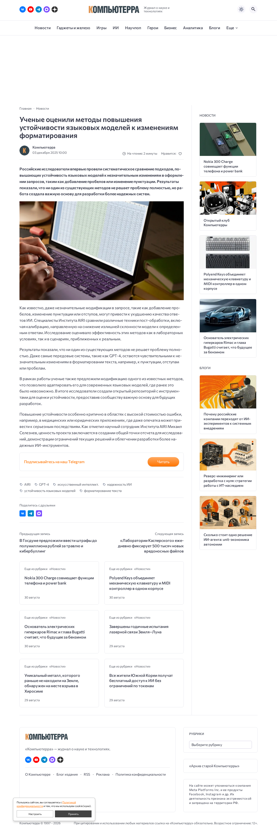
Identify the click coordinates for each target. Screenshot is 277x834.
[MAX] (46, 9)
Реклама (103, 774)
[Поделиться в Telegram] (31, 513)
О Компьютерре (37, 774)
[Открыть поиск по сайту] (253, 9)
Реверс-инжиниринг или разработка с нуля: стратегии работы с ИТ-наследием (228, 480)
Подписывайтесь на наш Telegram (54, 461)
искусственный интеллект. (78, 484)
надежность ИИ (119, 484)
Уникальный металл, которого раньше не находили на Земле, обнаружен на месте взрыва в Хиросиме (52, 683)
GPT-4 (44, 484)
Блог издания (67, 774)
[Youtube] (30, 9)
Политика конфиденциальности (141, 774)
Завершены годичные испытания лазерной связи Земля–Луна (139, 629)
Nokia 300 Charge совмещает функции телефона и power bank (59, 580)
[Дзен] (55, 9)
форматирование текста (103, 490)
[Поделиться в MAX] (39, 513)
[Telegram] (38, 9)
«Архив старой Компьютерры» (214, 766)
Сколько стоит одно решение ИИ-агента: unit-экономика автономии (228, 539)
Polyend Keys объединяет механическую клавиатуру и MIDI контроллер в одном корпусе (139, 583)
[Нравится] (181, 153)
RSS (87, 774)
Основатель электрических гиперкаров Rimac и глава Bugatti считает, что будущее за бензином (55, 631)
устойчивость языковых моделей (50, 490)
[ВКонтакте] (22, 9)
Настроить (35, 813)
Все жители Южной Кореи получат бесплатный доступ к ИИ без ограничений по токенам (141, 680)
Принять (73, 813)
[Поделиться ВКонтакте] (22, 513)
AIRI (27, 484)
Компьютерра (43, 147)
